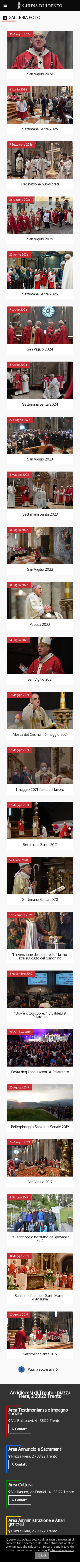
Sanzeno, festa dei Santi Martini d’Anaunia (40, 1297)
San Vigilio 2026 (40, 74)
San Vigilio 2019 (40, 1182)
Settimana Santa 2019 (40, 1354)
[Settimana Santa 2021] (40, 820)
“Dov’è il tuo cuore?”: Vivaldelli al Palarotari (40, 1015)
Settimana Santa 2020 (40, 899)
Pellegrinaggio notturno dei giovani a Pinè (40, 1239)
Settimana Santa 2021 (40, 844)
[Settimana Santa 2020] (40, 875)
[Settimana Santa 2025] (40, 270)
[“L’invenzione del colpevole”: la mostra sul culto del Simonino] (40, 930)
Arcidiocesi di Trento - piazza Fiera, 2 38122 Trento (40, 1394)
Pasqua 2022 (40, 624)
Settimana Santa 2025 (40, 294)
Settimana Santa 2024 (40, 404)
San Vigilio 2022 (40, 569)
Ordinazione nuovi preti (40, 184)
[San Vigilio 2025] (40, 215)
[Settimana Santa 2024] (40, 380)
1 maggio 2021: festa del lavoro (40, 789)
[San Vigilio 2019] (40, 1158)
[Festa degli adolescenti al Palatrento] (40, 1048)
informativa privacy (62, 1550)
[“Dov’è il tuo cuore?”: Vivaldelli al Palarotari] (40, 989)
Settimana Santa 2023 (40, 514)
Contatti (20, 1429)
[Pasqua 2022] (40, 600)
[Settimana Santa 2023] (40, 490)
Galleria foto (21, 18)
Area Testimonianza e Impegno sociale (38, 1411)
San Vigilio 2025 (40, 239)
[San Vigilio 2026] (40, 50)
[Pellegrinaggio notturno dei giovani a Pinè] (40, 1213)
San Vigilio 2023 (40, 459)
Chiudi (42, 1555)
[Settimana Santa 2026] (40, 105)
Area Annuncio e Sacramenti (35, 1449)
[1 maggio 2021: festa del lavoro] (40, 765)
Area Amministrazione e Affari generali (36, 1522)
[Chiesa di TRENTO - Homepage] (39, 5)
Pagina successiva (44, 1369)
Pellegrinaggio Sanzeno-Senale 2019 (40, 1127)
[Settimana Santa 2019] (40, 1330)
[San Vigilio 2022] (40, 545)
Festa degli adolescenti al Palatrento (40, 1072)
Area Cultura (20, 1484)
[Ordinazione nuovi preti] (40, 160)
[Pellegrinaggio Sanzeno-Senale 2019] (40, 1103)
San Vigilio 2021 (40, 679)
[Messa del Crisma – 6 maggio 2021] (40, 710)
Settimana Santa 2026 (40, 129)
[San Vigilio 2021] (40, 655)
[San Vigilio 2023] (40, 435)
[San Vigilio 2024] (40, 325)
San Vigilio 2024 (40, 349)
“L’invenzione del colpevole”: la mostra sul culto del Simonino (40, 956)
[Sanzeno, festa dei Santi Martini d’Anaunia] (40, 1271)
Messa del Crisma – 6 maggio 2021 (40, 734)
